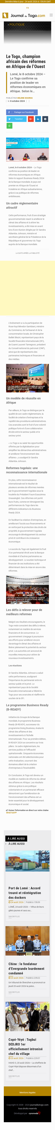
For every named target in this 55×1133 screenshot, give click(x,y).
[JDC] (23, 15)
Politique (16, 24)
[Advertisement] (27, 288)
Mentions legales (27, 1092)
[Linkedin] (38, 119)
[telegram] (45, 119)
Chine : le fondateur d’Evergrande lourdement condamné (26, 968)
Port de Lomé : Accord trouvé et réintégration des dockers (25, 893)
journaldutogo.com (39, 1105)
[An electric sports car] (28, 865)
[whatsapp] (9, 126)
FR (27, 8)
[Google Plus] (31, 119)
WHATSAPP (11, 813)
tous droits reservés (27, 1108)
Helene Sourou (25, 98)
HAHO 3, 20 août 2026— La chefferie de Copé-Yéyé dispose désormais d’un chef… (27, 1066)
